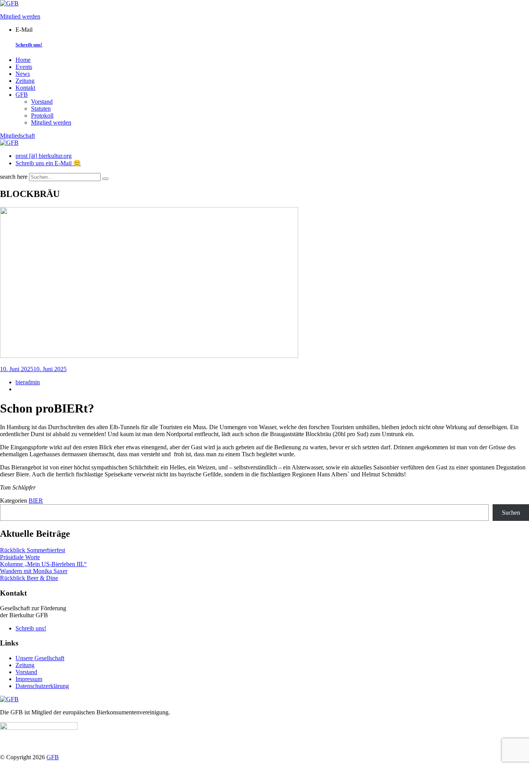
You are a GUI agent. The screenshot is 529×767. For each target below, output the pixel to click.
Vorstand (42, 101)
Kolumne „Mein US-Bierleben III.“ (43, 564)
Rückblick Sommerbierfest (32, 550)
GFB (21, 94)
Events (23, 66)
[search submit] (105, 179)
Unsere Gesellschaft (39, 658)
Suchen (511, 512)
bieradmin (27, 382)
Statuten (41, 108)
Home (23, 59)
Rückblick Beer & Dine (29, 578)
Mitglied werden (20, 16)
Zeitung (24, 80)
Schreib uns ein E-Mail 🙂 (48, 163)
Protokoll (42, 115)
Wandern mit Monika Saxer (33, 571)
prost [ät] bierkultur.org (43, 155)
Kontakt (25, 87)
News (22, 73)
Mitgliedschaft (17, 135)
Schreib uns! (28, 45)
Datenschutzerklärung (42, 686)
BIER (36, 500)
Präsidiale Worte (20, 557)
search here (13, 176)
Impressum (28, 679)
